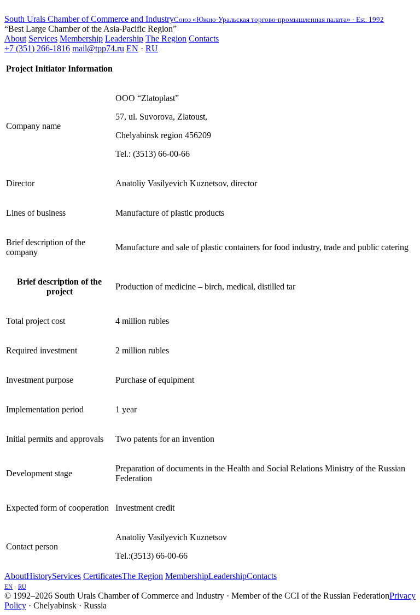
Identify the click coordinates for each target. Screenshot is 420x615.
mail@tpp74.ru (98, 48)
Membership (81, 38)
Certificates (102, 576)
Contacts (204, 38)
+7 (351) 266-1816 (37, 48)
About (15, 38)
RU (151, 48)
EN (132, 48)
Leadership (124, 38)
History (39, 576)
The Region (165, 38)
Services (42, 38)
